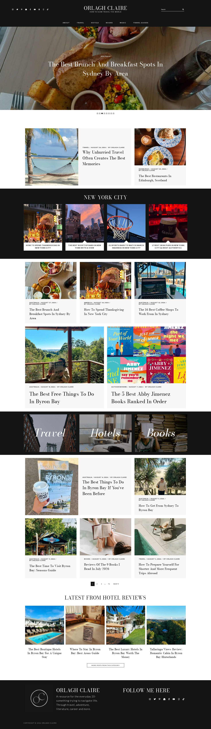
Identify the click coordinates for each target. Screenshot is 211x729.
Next (115, 584)
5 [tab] (106, 113)
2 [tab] (99, 113)
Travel (86, 147)
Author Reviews (119, 387)
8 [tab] (113, 113)
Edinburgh (144, 169)
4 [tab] (104, 113)
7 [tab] (111, 113)
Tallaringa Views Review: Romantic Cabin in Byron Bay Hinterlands (166, 653)
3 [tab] (102, 113)
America (105, 56)
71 (109, 584)
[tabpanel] (105, 68)
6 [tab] (109, 113)
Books (87, 559)
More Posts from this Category (105, 665)
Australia (34, 302)
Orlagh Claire (105, 8)
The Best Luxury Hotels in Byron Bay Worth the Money (125, 653)
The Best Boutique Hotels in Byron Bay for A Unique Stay (45, 653)
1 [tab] (97, 113)
